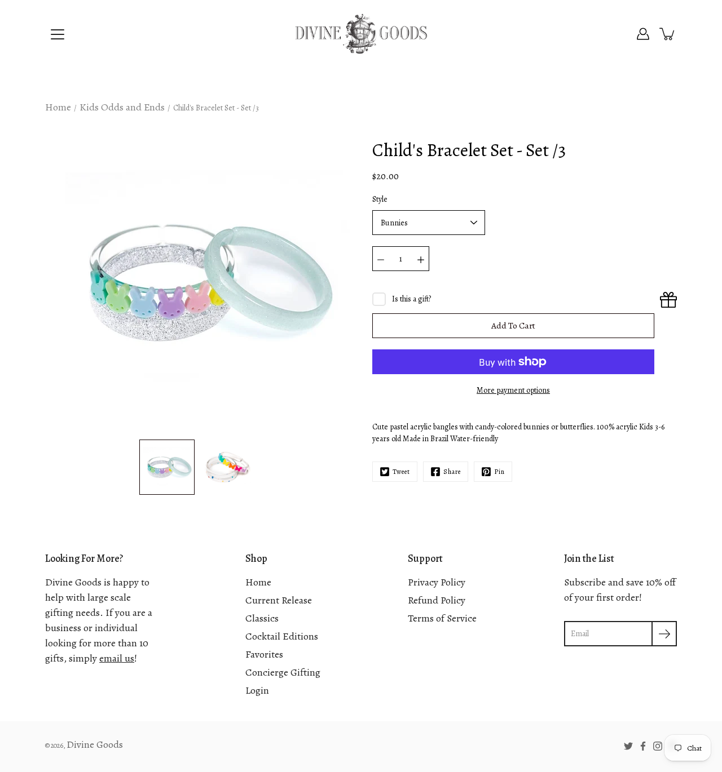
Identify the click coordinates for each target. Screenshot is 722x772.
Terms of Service (442, 618)
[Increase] (420, 258)
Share (452, 471)
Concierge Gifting (282, 672)
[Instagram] (657, 746)
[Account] (643, 34)
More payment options (513, 390)
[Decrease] (380, 258)
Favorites (264, 654)
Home (58, 107)
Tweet (401, 471)
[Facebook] (643, 746)
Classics (262, 618)
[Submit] (664, 633)
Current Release (278, 600)
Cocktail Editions (281, 636)
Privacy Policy (436, 582)
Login (257, 690)
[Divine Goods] (361, 34)
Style (380, 199)
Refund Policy (436, 600)
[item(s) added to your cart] (668, 34)
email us (116, 658)
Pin (499, 471)
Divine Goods (95, 744)
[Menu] (57, 34)
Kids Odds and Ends (122, 107)
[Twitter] (628, 746)
